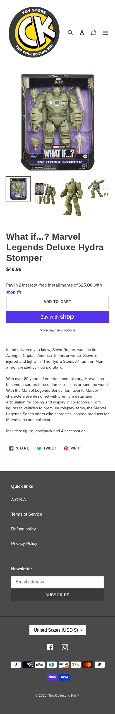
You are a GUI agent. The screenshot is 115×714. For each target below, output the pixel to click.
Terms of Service (26, 514)
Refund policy (23, 529)
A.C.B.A (18, 499)
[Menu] (105, 32)
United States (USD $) (56, 630)
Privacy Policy (24, 543)
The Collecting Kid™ (64, 696)
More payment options (58, 330)
